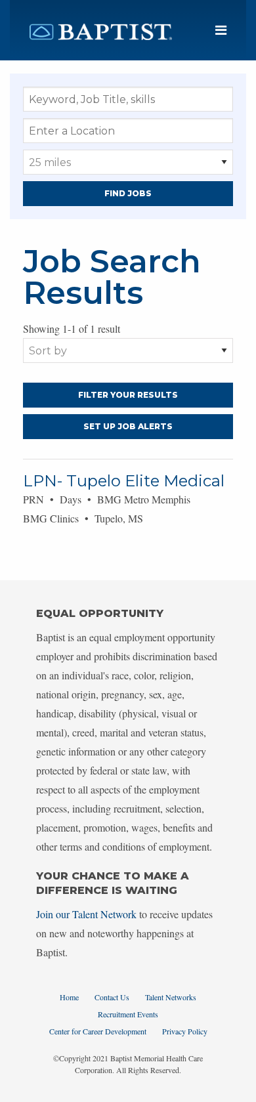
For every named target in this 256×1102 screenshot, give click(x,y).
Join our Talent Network (86, 914)
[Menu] (220, 30)
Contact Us (112, 997)
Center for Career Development (97, 1031)
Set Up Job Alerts (128, 426)
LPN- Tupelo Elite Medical (123, 480)
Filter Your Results (128, 395)
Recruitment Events (128, 1014)
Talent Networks (170, 997)
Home (69, 997)
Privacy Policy (184, 1031)
